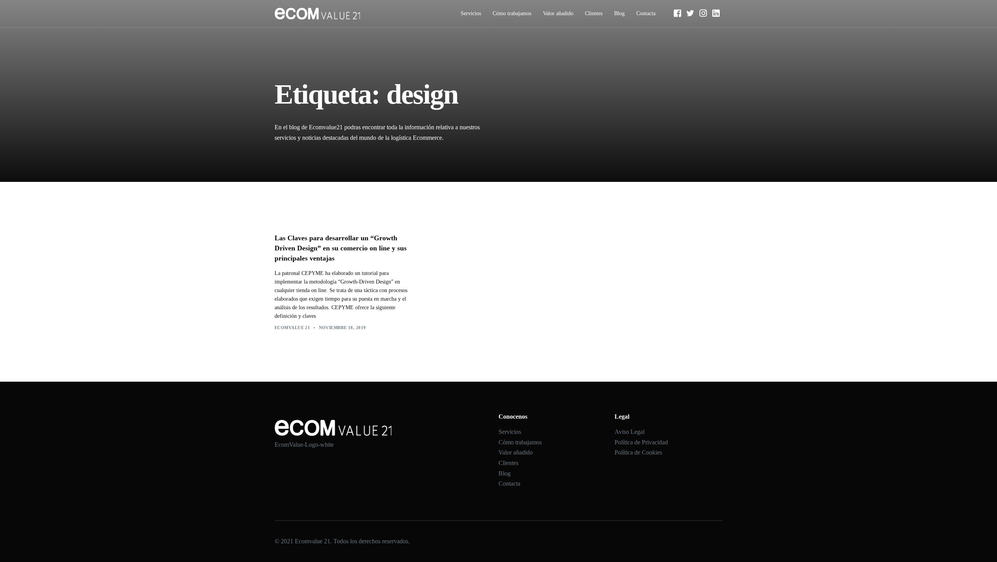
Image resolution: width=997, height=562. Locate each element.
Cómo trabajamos (512, 13)
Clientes (593, 13)
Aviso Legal (630, 431)
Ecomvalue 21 (292, 327)
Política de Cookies (638, 452)
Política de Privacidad (641, 442)
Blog (619, 13)
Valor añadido (558, 13)
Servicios (471, 13)
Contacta (645, 13)
